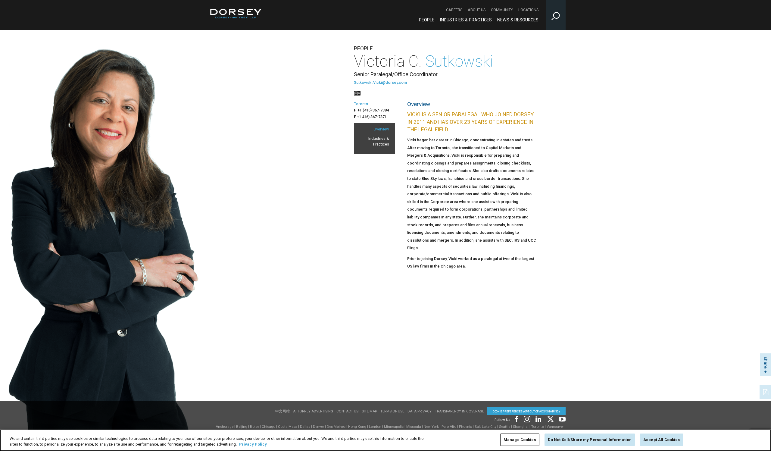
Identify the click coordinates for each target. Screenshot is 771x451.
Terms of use (392, 411)
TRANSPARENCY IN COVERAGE (459, 411)
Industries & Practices (466, 20)
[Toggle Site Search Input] (556, 15)
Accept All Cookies (661, 439)
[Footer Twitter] (550, 418)
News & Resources (517, 20)
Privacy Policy (253, 444)
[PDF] (766, 391)
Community (502, 10)
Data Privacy (419, 411)
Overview (381, 129)
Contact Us (347, 411)
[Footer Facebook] (516, 418)
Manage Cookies (520, 439)
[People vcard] (357, 92)
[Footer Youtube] (561, 418)
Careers (454, 10)
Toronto (361, 104)
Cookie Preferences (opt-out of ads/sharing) (526, 411)
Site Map (369, 411)
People (426, 20)
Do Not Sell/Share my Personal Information (590, 439)
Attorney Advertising (313, 411)
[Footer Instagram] (527, 418)
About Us (476, 10)
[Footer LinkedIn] (538, 418)
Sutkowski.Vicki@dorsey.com (380, 82)
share (765, 362)
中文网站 (282, 411)
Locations (528, 10)
